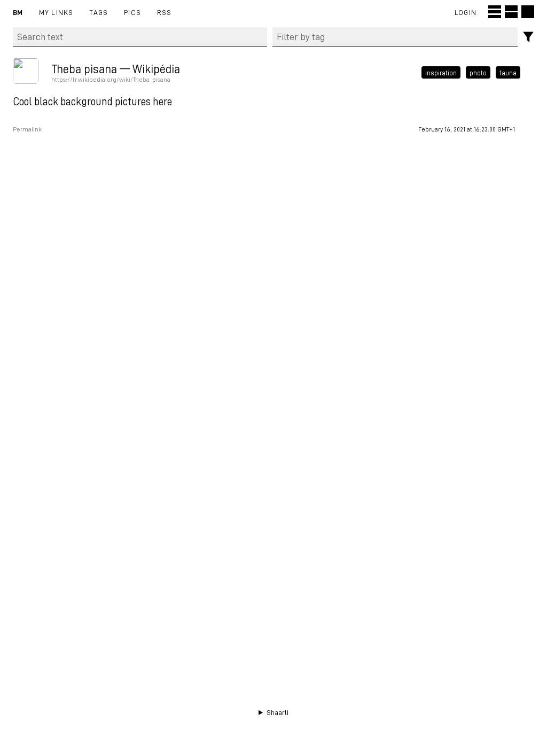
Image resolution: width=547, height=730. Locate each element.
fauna (508, 72)
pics (132, 12)
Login (465, 12)
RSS (164, 12)
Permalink (27, 129)
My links (56, 12)
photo (478, 72)
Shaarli (277, 712)
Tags (98, 12)
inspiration (441, 72)
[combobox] (395, 36)
